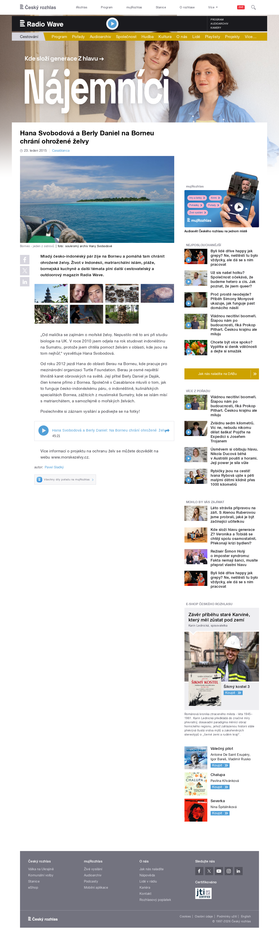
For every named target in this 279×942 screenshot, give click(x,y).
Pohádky (194, 205)
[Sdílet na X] (24, 270)
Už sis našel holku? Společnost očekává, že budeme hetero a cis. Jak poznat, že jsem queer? (233, 279)
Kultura (165, 36)
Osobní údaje (204, 916)
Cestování (29, 36)
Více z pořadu (198, 391)
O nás (181, 36)
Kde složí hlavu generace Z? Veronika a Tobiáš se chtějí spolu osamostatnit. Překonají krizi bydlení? (233, 536)
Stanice (161, 7)
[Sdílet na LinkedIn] (24, 281)
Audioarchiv (219, 23)
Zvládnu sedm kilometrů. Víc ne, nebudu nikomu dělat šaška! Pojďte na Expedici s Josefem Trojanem (232, 432)
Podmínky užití (227, 916)
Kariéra (145, 887)
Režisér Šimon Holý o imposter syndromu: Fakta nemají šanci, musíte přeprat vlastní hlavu (234, 558)
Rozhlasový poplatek (155, 900)
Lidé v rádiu (148, 881)
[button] (167, 431)
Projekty (232, 36)
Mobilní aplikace (96, 887)
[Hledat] (253, 7)
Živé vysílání (196, 212)
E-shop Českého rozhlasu (209, 604)
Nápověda (147, 875)
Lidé (196, 36)
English (246, 916)
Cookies (185, 916)
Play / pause (43, 430)
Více (251, 36)
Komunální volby (40, 875)
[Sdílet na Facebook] (24, 259)
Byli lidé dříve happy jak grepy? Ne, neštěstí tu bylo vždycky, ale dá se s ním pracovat (234, 258)
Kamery (216, 27)
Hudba (148, 36)
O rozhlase (187, 7)
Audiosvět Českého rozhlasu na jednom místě (215, 231)
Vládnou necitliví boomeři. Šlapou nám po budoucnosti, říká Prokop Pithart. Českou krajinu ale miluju (234, 325)
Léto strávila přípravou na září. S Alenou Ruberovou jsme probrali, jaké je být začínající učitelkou (233, 515)
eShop (33, 887)
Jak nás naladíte (152, 869)
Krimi (214, 197)
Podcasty (91, 881)
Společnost (126, 36)
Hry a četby (195, 197)
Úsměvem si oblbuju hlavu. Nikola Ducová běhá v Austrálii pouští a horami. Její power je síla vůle (234, 456)
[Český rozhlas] (38, 7)
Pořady (78, 36)
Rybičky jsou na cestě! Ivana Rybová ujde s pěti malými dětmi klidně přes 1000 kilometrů (233, 478)
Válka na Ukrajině (41, 869)
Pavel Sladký (54, 467)
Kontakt (145, 894)
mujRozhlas (134, 7)
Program (107, 7)
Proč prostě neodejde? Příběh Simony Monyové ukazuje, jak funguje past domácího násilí (233, 301)
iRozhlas (81, 7)
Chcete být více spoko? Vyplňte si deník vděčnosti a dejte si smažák (234, 346)
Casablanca (61, 151)
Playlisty (212, 36)
